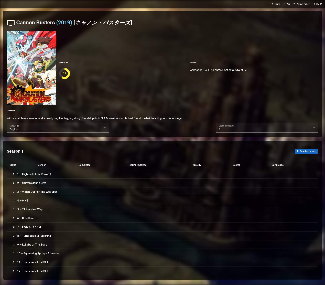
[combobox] (58, 128)
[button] (99, 128)
